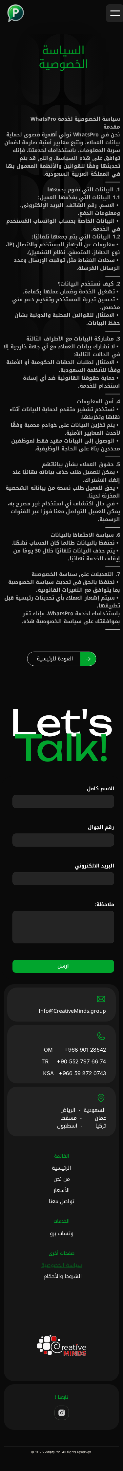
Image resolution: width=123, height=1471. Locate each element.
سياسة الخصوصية (61, 1265)
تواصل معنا (61, 1201)
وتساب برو (61, 1233)
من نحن (61, 1179)
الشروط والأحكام (63, 1276)
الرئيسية (61, 1168)
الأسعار (61, 1190)
